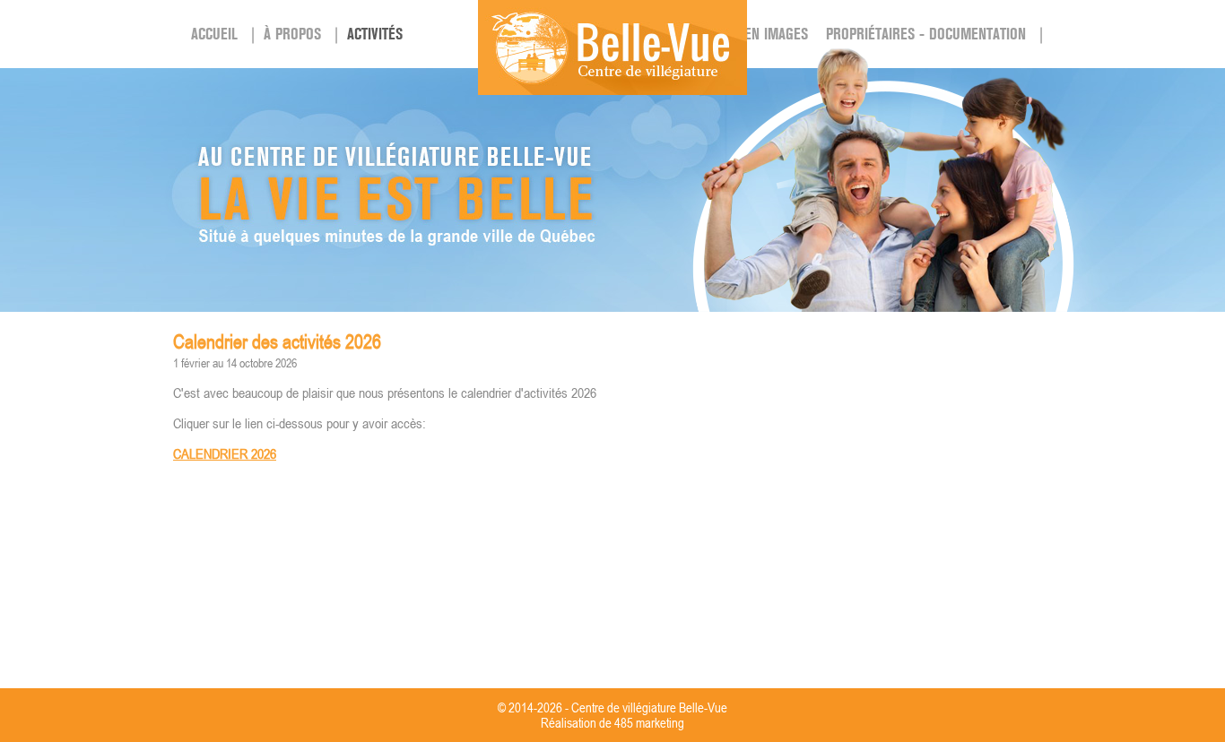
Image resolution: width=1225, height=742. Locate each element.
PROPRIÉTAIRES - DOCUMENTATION (926, 34)
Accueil (214, 34)
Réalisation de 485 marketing (612, 722)
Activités (375, 34)
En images (776, 34)
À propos (292, 34)
